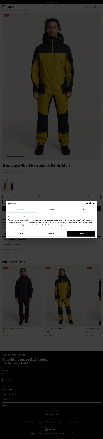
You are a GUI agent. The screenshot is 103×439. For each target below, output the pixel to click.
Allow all (81, 233)
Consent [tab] (21, 209)
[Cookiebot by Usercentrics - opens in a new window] (86, 203)
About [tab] (81, 209)
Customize (50, 233)
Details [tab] (51, 209)
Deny (22, 233)
